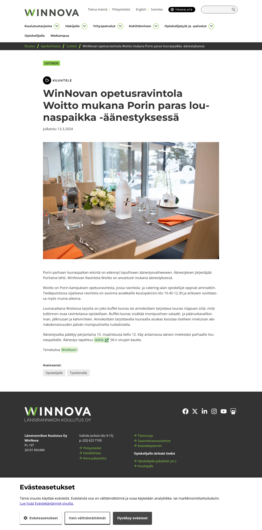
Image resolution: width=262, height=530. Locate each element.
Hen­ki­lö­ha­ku (92, 453)
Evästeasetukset (43, 518)
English (141, 9)
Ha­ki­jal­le (72, 26)
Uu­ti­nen (51, 63)
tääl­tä (102, 340)
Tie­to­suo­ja (145, 436)
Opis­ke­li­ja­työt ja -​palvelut (186, 26)
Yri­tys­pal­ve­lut (104, 26)
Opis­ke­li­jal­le (35, 36)
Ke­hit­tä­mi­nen (140, 26)
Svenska (157, 9)
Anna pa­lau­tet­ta (94, 458)
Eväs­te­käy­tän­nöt (150, 446)
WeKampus (59, 36)
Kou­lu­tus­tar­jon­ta (38, 26)
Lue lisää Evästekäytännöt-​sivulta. (47, 503)
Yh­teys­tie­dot (121, 9)
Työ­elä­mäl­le (78, 373)
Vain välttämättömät (87, 518)
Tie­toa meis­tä (97, 9)
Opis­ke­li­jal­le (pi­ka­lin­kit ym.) (157, 461)
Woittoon (69, 349)
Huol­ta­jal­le (145, 466)
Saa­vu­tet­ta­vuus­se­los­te (154, 441)
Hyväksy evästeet (132, 518)
